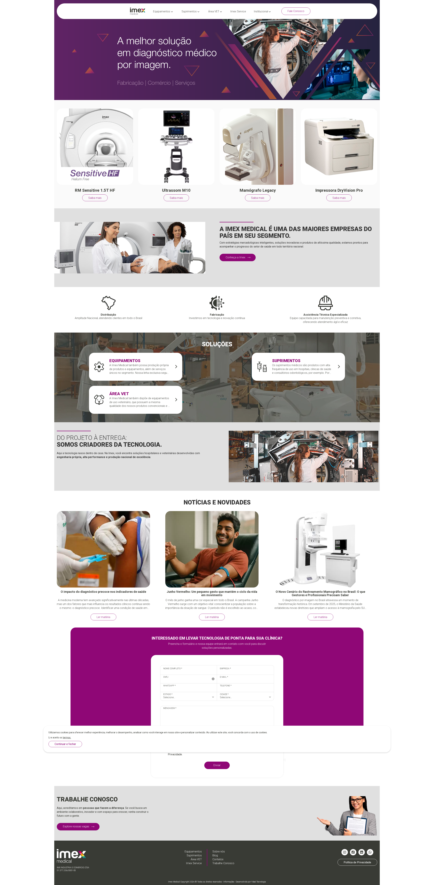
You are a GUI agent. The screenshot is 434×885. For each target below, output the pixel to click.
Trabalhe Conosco (223, 863)
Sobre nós (218, 851)
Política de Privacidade (357, 862)
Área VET (214, 11)
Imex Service (238, 11)
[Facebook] (353, 852)
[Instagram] (344, 852)
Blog (215, 855)
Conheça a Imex (235, 257)
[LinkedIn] (361, 852)
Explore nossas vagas (76, 826)
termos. (67, 737)
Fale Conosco (296, 11)
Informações (228, 882)
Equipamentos (162, 11)
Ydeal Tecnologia (258, 882)
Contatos (217, 859)
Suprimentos (189, 11)
